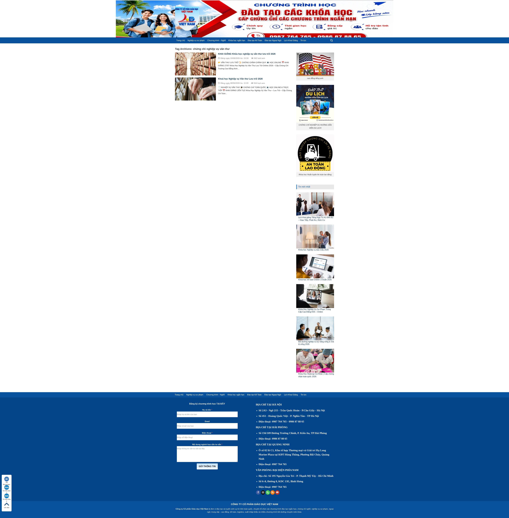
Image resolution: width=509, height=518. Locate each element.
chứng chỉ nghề (304, 509)
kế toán (233, 512)
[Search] (331, 40)
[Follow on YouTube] (277, 492)
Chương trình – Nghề (216, 40)
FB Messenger (6, 482)
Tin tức (303, 40)
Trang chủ (180, 40)
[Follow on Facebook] (258, 492)
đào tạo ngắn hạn (289, 509)
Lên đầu (6, 507)
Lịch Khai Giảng (291, 40)
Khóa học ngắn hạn (236, 40)
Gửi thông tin (207, 466)
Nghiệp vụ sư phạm (196, 40)
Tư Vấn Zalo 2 (7, 499)
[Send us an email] (263, 492)
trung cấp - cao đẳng (220, 512)
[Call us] (268, 492)
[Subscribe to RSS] (272, 492)
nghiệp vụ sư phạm (320, 509)
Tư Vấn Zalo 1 (7, 491)
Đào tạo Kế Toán (255, 40)
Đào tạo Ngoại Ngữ (273, 40)
